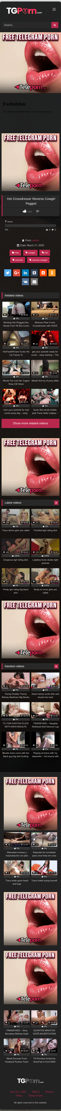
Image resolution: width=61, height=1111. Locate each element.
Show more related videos (30, 423)
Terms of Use (35, 1095)
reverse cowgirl (39, 260)
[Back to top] (51, 1102)
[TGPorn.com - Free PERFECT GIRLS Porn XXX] (25, 11)
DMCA (36, 1092)
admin (35, 240)
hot (46, 252)
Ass (17, 252)
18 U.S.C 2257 (18, 1092)
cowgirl (31, 252)
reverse (19, 260)
